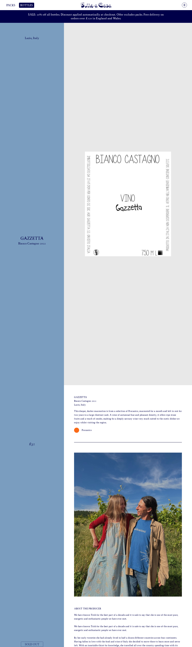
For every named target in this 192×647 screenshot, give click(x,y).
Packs (10, 5)
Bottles (26, 5)
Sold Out (32, 644)
